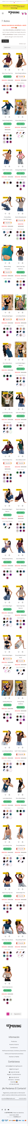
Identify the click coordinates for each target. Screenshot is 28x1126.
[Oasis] (4, 89)
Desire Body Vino (7, 459)
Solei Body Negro (20, 412)
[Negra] (10, 182)
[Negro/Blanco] (5, 235)
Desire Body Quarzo (20, 217)
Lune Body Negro (7, 606)
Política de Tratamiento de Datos (14, 1053)
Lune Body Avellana (7, 751)
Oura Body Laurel (20, 459)
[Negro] (10, 86)
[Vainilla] (23, 335)
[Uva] (10, 89)
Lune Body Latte (7, 845)
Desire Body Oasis (7, 120)
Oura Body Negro (20, 798)
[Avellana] (4, 86)
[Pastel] (23, 86)
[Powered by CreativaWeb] (14, 1117)
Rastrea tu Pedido (14, 1056)
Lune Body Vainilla (7, 412)
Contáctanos (14, 1047)
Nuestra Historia (14, 1044)
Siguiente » (17, 1014)
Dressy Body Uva (7, 701)
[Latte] (7, 86)
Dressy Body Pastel (20, 170)
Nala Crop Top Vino (7, 73)
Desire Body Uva (20, 509)
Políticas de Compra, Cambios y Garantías (14, 1050)
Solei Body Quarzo (7, 987)
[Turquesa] (5, 281)
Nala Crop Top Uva (7, 892)
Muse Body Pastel (21, 940)
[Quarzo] (7, 89)
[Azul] (4, 232)
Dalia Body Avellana (20, 73)
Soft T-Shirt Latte (7, 170)
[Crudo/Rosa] (7, 232)
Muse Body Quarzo (20, 120)
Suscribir (22, 1098)
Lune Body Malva (20, 316)
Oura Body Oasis (7, 363)
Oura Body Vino (20, 558)
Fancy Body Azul (20, 845)
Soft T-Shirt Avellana (20, 751)
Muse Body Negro (7, 655)
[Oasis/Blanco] (17, 335)
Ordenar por (22, 43)
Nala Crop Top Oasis (7, 940)
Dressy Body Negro (7, 316)
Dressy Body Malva (7, 558)
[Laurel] (10, 135)
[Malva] (20, 86)
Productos (14, 1041)
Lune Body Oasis (7, 798)
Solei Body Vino (20, 892)
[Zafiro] (9, 281)
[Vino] (7, 92)
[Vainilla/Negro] (9, 235)
